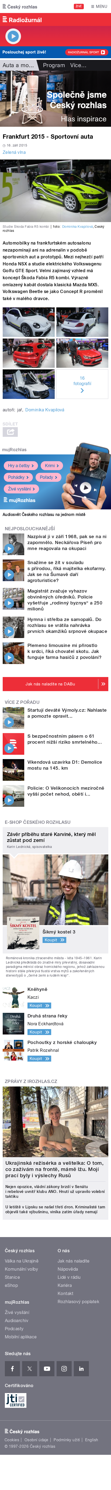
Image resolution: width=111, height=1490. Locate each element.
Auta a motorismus (26, 65)
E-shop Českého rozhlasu (38, 822)
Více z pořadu (22, 702)
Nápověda (68, 1269)
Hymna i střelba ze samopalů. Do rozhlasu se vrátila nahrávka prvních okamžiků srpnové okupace (67, 625)
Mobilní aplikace (21, 1336)
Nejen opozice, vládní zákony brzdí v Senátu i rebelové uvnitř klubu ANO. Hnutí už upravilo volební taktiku (55, 1192)
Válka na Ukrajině (22, 1261)
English (91, 1440)
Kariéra (65, 1285)
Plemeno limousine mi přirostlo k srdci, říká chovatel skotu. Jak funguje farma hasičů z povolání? (64, 651)
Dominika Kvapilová (77, 227)
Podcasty (14, 1328)
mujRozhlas (14, 449)
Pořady (46, 477)
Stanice (12, 1277)
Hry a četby (19, 465)
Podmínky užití (67, 1440)
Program (54, 65)
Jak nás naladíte (74, 1261)
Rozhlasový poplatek (78, 1301)
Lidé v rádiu (69, 1277)
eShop (11, 1285)
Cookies (12, 1440)
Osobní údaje (36, 1440)
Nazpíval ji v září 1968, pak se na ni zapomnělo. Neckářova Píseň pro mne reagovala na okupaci (67, 542)
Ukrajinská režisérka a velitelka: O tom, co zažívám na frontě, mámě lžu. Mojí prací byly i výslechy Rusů (54, 1169)
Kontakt (65, 1293)
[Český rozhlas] (20, 6)
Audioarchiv (16, 1320)
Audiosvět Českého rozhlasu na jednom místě (44, 514)
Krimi (50, 465)
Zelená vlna (14, 152)
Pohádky (16, 477)
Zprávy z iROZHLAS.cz (31, 1081)
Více (78, 65)
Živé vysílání (19, 489)
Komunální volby (21, 1269)
